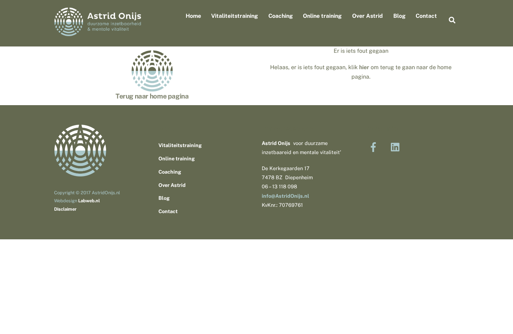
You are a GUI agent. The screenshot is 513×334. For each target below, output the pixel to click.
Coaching (280, 16)
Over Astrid (367, 16)
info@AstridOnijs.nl (285, 196)
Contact (426, 16)
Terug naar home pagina (152, 96)
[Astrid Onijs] (97, 32)
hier (364, 67)
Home (193, 16)
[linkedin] (397, 147)
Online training (322, 16)
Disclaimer (65, 209)
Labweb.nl (89, 200)
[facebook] (374, 147)
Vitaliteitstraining (234, 16)
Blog (399, 16)
